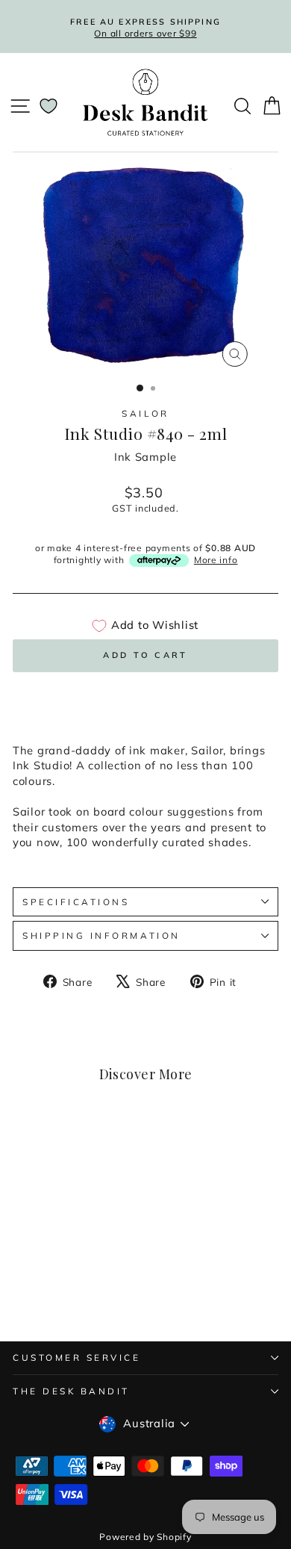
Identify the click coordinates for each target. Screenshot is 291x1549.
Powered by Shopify (145, 1536)
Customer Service (77, 1357)
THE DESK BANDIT (71, 1391)
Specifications (75, 901)
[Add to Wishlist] (95, 1151)
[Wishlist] (48, 106)
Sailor (145, 413)
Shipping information (101, 935)
